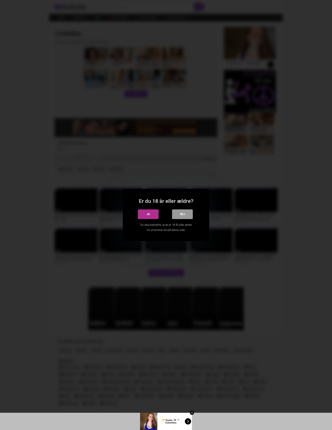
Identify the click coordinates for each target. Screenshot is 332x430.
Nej (182, 214)
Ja (148, 214)
